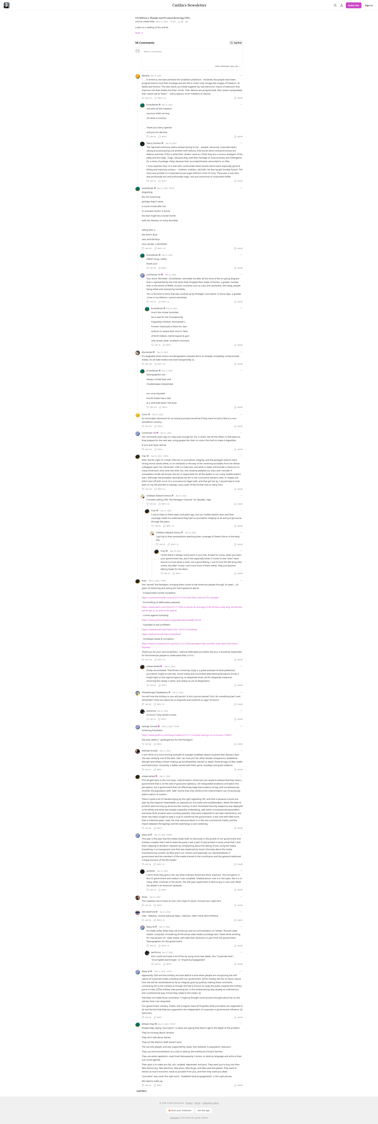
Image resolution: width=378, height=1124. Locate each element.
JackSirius (151, 710)
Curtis (145, 414)
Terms (197, 1103)
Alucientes (147, 352)
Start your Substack (181, 1110)
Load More (141, 1091)
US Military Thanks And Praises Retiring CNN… (163, 17)
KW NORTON (148, 911)
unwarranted (153, 666)
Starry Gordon (153, 143)
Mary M (146, 834)
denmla (145, 75)
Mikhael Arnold (149, 750)
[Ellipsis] (241, 75)
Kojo (144, 580)
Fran (144, 455)
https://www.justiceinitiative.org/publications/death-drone (171, 619)
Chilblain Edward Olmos (158, 495)
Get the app (204, 1110)
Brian (144, 896)
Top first (238, 42)
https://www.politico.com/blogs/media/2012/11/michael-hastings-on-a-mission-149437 (187, 734)
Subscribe (353, 5)
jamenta (150, 870)
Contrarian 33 (153, 274)
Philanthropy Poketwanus (155, 692)
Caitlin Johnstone (144, 22)
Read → (139, 32)
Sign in (369, 5)
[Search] (335, 5)
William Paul (148, 1023)
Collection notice (210, 1103)
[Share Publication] (342, 5)
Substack (174, 1117)
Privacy (189, 1103)
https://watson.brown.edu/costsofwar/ (161, 634)
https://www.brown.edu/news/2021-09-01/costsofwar (169, 629)
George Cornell (149, 726)
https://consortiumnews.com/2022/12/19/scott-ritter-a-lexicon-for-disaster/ (180, 597)
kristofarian (152, 104)
